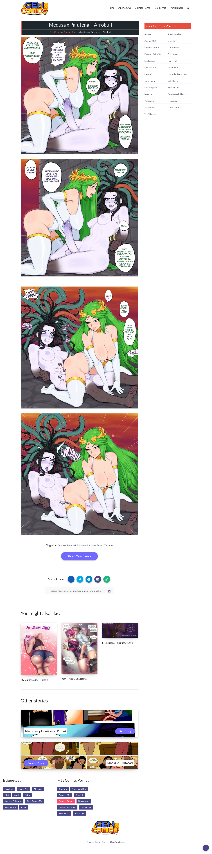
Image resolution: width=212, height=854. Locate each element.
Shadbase (149, 107)
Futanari (71, 545)
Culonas (62, 545)
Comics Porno (143, 7)
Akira (27, 795)
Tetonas (108, 545)
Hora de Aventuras (177, 74)
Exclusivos (160, 7)
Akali (16, 795)
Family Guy (150, 67)
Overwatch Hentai (177, 94)
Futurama (173, 67)
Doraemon (173, 47)
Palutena (81, 545)
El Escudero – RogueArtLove (117, 642)
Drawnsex (173, 54)
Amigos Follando (13, 801)
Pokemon (173, 101)
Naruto (148, 94)
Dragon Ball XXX (152, 54)
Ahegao (38, 789)
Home (111, 7)
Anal (23, 807)
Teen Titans (174, 107)
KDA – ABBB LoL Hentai (74, 678)
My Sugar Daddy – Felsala (34, 679)
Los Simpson (151, 87)
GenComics (56, 32)
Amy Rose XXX (34, 801)
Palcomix (149, 101)
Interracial (149, 81)
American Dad (175, 34)
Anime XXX (124, 7)
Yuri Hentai (176, 7)
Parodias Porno (95, 545)
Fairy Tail (172, 61)
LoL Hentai (173, 81)
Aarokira (9, 789)
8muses (148, 34)
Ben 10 (171, 41)
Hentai (147, 74)
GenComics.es (117, 842)
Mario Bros (173, 87)
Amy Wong (10, 807)
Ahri (7, 795)
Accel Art (23, 789)
